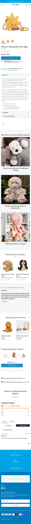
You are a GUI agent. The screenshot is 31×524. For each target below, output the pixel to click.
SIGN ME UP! (23, 267)
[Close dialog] (29, 253)
